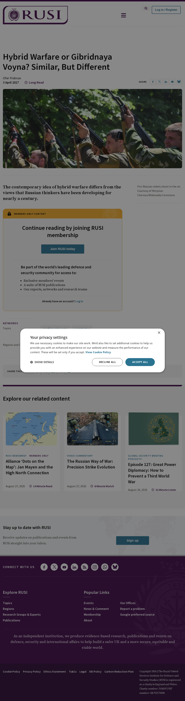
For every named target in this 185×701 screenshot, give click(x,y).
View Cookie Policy (98, 352)
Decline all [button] (107, 362)
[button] (42, 362)
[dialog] (92, 350)
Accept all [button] (140, 362)
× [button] (159, 332)
